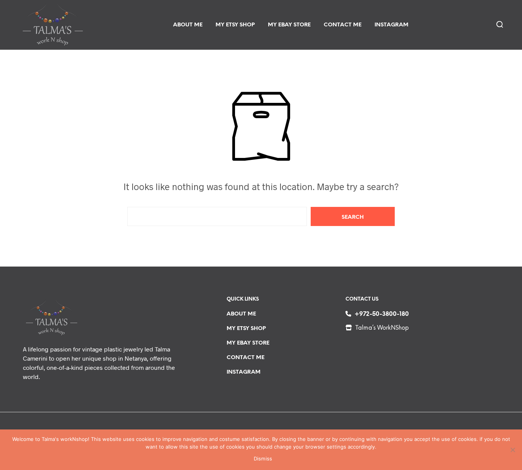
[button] (499, 24)
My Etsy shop (235, 25)
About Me (188, 25)
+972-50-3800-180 (382, 314)
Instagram (391, 25)
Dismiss (263, 458)
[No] (512, 450)
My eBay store (289, 25)
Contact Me (343, 25)
